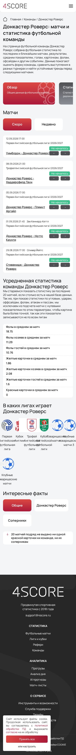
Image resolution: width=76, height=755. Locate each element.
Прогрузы (38, 668)
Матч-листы (38, 685)
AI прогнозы (38, 679)
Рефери (38, 644)
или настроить (27, 746)
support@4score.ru (38, 615)
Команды (38, 650)
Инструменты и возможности (38, 703)
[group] (29, 93)
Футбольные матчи (38, 633)
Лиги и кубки (38, 639)
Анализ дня (38, 674)
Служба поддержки (38, 709)
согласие (11, 732)
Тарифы (38, 714)
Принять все (27, 739)
